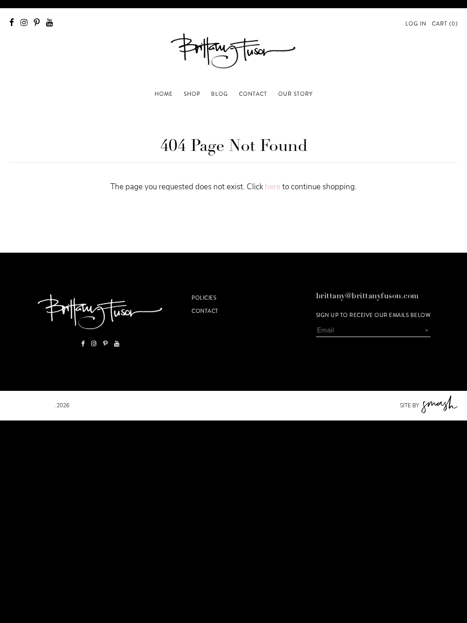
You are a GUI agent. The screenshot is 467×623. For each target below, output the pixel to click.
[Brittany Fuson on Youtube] (49, 22)
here (272, 187)
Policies (204, 298)
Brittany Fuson (32, 405)
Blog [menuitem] (219, 94)
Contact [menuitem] (253, 94)
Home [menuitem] (164, 94)
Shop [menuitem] (192, 94)
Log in (415, 24)
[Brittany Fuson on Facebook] (11, 22)
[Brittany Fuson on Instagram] (24, 22)
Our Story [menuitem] (295, 94)
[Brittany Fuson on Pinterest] (37, 22)
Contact (205, 311)
